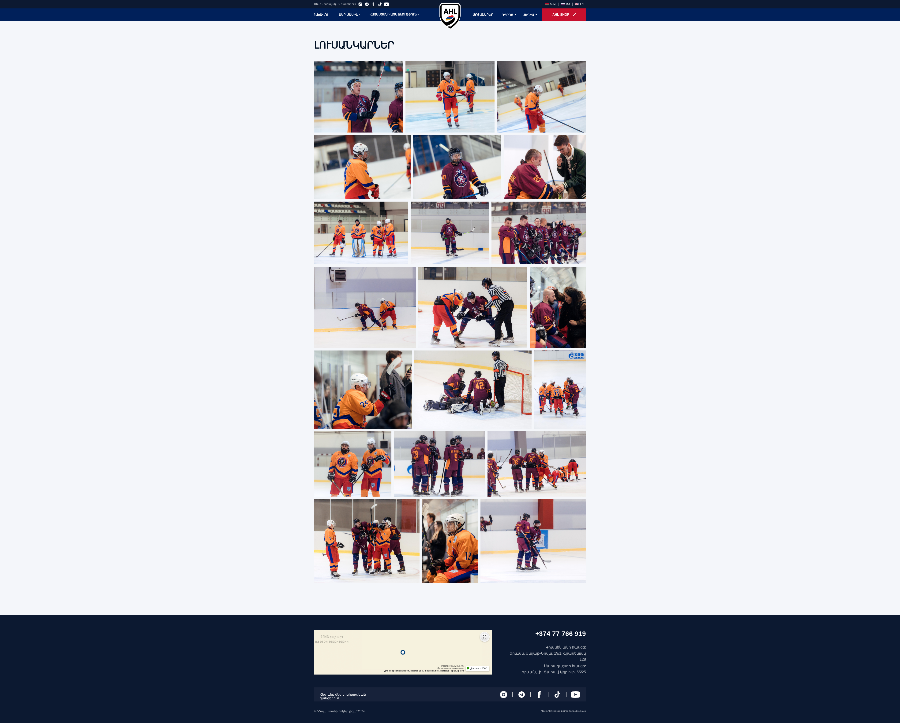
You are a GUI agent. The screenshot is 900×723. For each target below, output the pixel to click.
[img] (450, 16)
